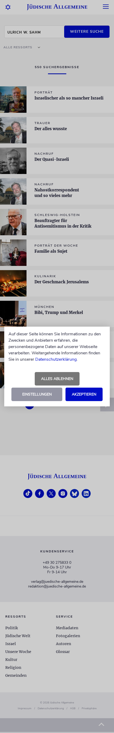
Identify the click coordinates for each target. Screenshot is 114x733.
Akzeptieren (84, 394)
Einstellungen (37, 394)
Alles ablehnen (57, 378)
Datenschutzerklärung (56, 359)
